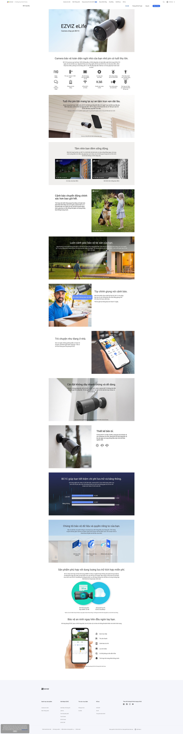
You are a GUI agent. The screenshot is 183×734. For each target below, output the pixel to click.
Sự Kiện (80, 710)
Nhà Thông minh (76, 2)
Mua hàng (156, 6)
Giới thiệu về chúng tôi (65, 707)
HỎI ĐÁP (98, 707)
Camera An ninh (66, 2)
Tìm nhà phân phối (64, 713)
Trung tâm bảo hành (100, 713)
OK (15, 731)
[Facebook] (124, 704)
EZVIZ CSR (62, 722)
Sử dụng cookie (56, 729)
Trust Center (63, 716)
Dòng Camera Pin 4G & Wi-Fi (89, 2)
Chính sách (78, 729)
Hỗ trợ (124, 2)
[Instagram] (130, 704)
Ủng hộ (147, 6)
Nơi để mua (118, 2)
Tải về (97, 710)
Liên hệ (62, 710)
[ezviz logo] (10, 2)
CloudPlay (111, 2)
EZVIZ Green (63, 719)
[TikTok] (127, 704)
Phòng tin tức (81, 707)
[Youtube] (133, 704)
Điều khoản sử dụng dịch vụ (68, 729)
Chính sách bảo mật (46, 729)
